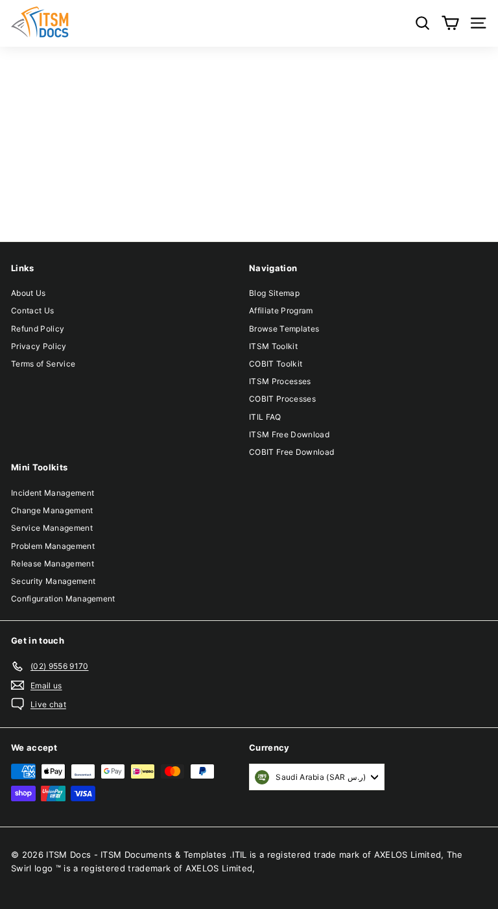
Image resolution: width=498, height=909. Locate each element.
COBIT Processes (282, 399)
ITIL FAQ (265, 417)
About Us (28, 293)
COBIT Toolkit (275, 364)
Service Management (52, 528)
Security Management (53, 581)
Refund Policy (37, 328)
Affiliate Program (281, 310)
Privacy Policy (39, 346)
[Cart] (450, 23)
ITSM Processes (280, 381)
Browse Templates (284, 328)
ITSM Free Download (289, 434)
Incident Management (52, 493)
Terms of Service (43, 364)
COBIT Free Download (291, 452)
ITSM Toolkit (273, 346)
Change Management (52, 510)
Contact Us (32, 310)
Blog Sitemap (274, 293)
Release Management (52, 563)
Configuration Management (63, 598)
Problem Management (53, 546)
